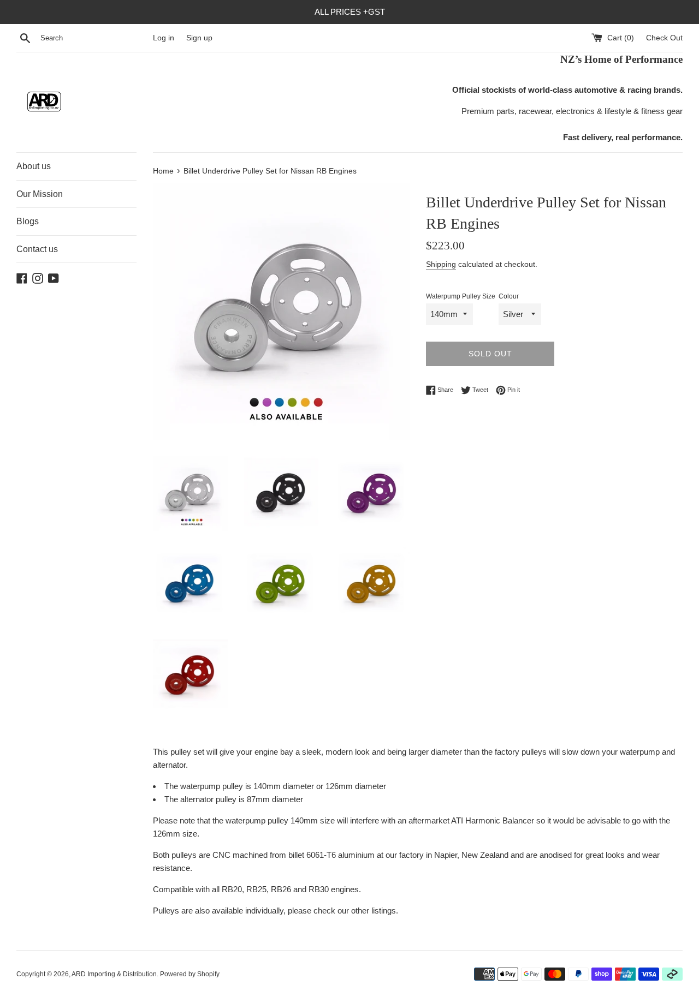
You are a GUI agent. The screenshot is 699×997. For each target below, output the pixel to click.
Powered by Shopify (190, 974)
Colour (509, 296)
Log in (163, 38)
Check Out (664, 38)
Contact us (37, 249)
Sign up (199, 38)
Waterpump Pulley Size (460, 296)
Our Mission (39, 194)
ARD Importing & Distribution (114, 974)
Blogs (27, 221)
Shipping (441, 264)
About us (33, 166)
